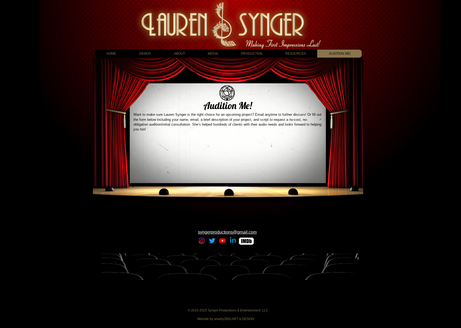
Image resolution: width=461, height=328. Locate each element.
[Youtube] (222, 240)
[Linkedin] (233, 240)
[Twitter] (212, 240)
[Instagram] (201, 240)
